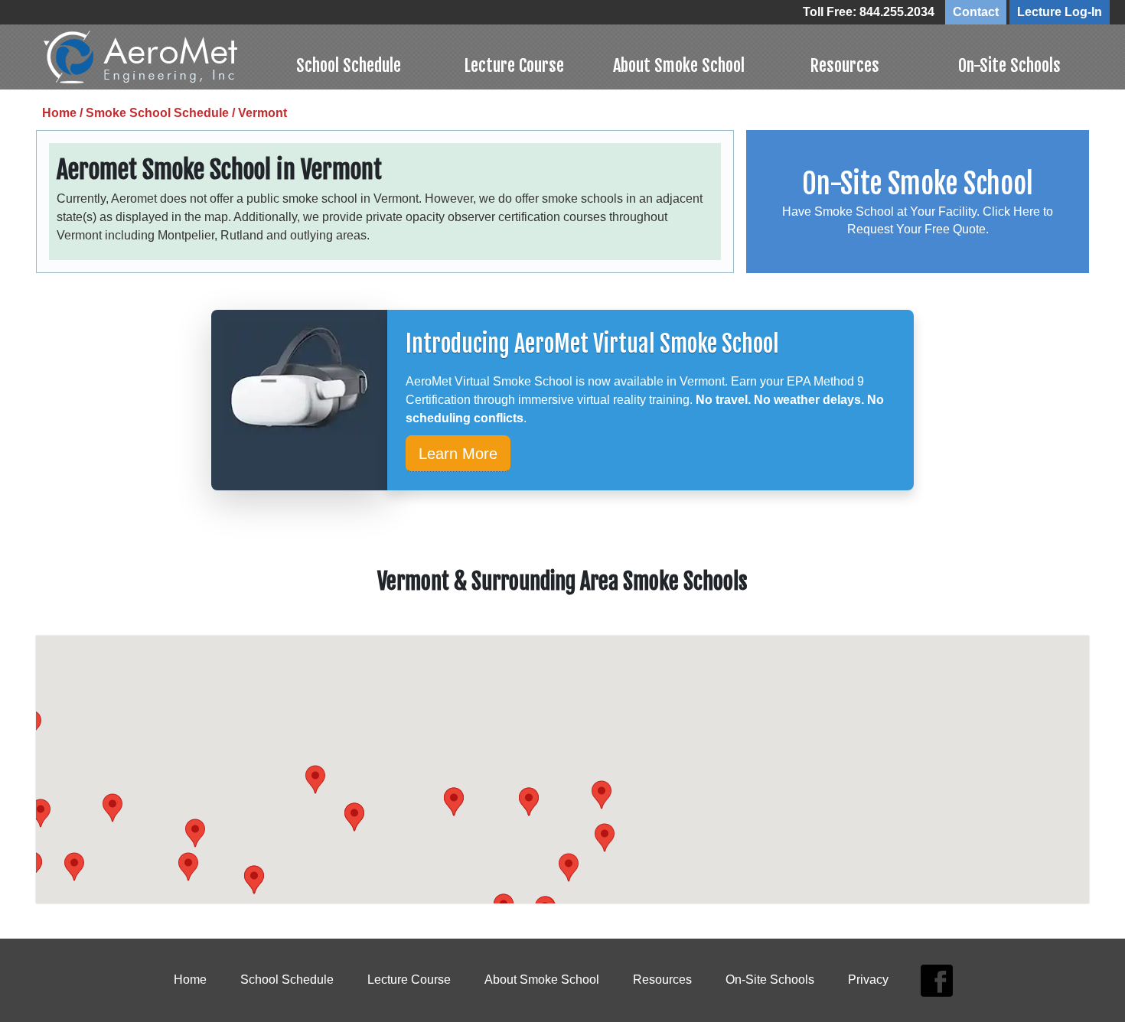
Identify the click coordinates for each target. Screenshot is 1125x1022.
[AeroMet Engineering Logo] (155, 57)
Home (190, 979)
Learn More (458, 453)
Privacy (868, 979)
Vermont (262, 112)
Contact (976, 11)
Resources (844, 65)
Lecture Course (514, 65)
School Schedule (348, 65)
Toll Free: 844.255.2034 (868, 11)
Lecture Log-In (1059, 11)
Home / (64, 112)
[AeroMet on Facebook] (936, 980)
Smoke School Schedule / (162, 112)
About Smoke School (679, 65)
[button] (454, 801)
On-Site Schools (1009, 65)
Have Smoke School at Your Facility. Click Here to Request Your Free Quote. (917, 201)
